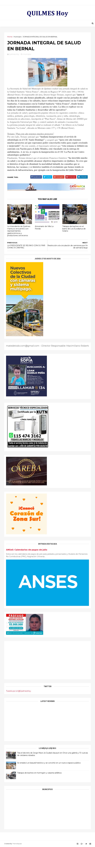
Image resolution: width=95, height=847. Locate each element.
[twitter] (86, 844)
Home (9, 37)
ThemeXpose (17, 844)
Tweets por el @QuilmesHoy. (18, 691)
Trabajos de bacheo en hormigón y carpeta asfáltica (39, 773)
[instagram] (77, 844)
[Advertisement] (47, 660)
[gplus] (82, 844)
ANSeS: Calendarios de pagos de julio (26, 549)
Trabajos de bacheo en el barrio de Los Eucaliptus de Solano (74, 228)
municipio (18, 37)
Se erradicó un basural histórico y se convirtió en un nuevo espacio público (49, 763)
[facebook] (90, 844)
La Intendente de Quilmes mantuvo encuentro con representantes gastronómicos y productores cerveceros (18, 231)
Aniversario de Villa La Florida (44, 227)
